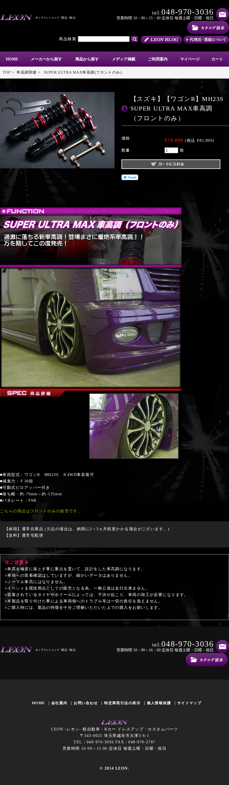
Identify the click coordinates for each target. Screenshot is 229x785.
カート (217, 59)
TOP (7, 72)
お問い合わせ (86, 703)
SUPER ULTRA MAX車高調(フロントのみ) (83, 72)
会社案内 (59, 703)
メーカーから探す (46, 59)
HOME (12, 59)
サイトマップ (189, 703)
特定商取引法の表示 (122, 703)
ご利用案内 (158, 59)
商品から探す (87, 59)
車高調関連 (26, 72)
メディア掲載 (123, 59)
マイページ (190, 59)
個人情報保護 (159, 703)
